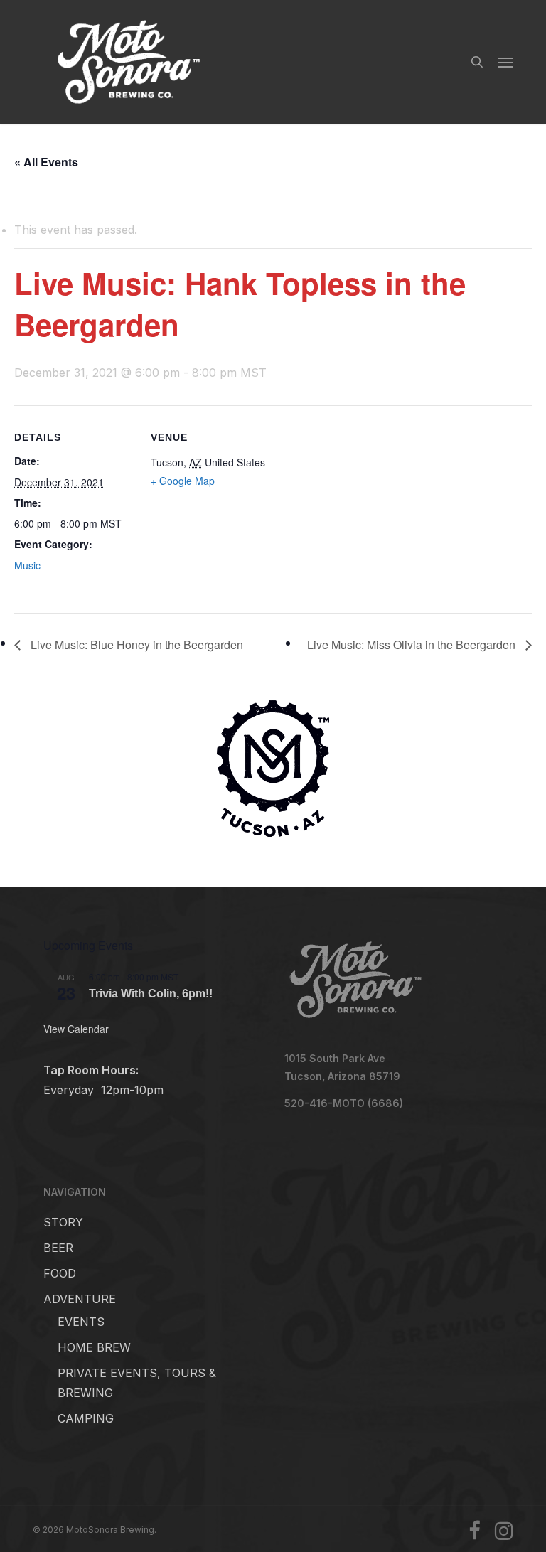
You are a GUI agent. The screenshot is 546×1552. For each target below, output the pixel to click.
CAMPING (86, 1418)
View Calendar (76, 1029)
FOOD (59, 1273)
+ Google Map (183, 480)
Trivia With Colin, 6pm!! (151, 993)
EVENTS (81, 1322)
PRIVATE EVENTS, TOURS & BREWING (137, 1383)
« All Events (46, 162)
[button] (505, 62)
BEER (58, 1248)
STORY (63, 1222)
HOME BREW (94, 1347)
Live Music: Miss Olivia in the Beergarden (412, 644)
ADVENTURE (79, 1299)
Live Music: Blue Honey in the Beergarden (135, 644)
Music (27, 565)
